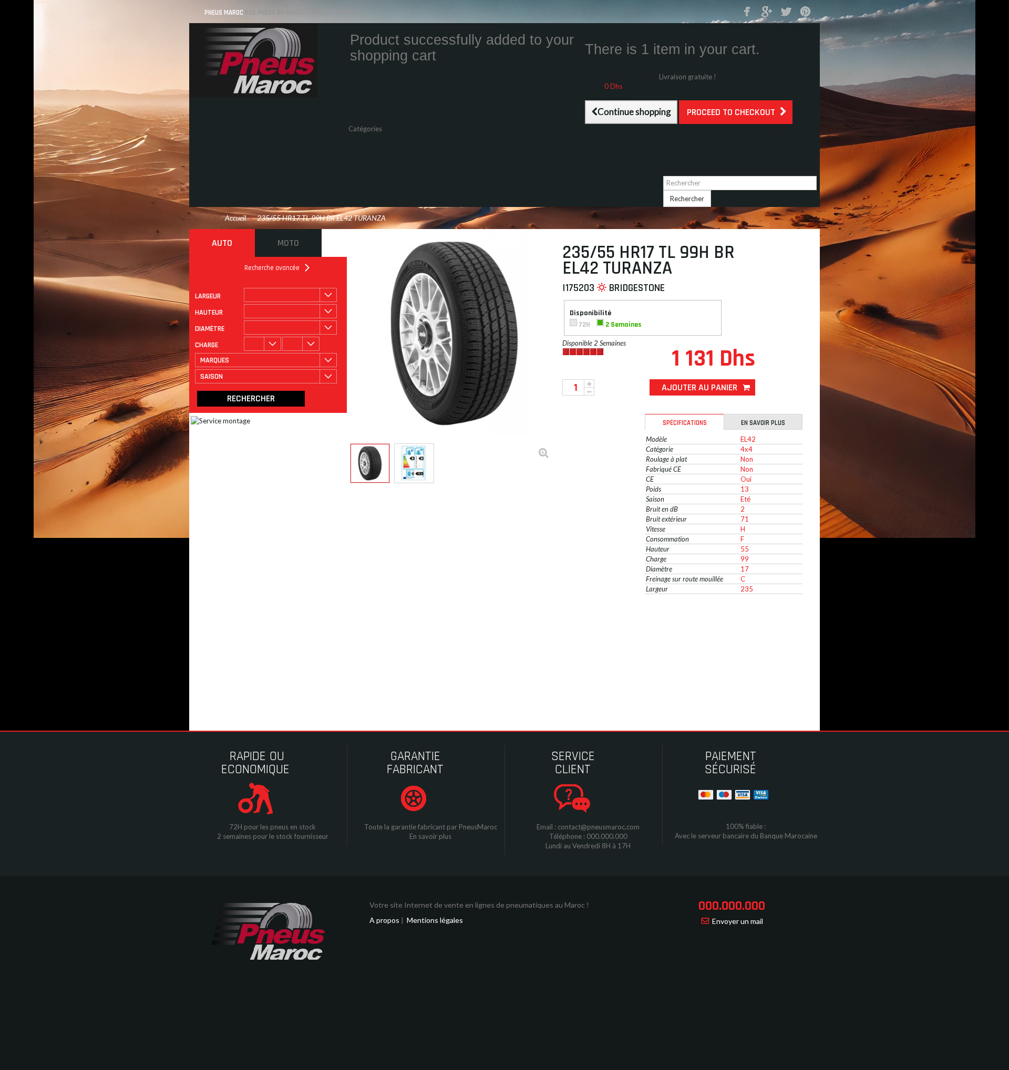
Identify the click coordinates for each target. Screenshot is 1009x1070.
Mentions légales (435, 920)
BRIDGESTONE (637, 288)
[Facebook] (747, 11)
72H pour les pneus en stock (272, 827)
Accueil (235, 217)
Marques (362, 166)
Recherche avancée (272, 268)
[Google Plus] (766, 11)
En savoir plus (763, 423)
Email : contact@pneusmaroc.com (588, 827)
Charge (206, 345)
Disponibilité (591, 313)
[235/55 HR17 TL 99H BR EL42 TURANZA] (370, 463)
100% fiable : (746, 826)
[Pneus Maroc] (268, 60)
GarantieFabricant (415, 763)
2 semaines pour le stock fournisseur (272, 836)
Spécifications (685, 423)
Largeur (208, 296)
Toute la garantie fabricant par (410, 827)
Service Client (573, 763)
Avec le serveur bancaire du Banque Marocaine (746, 836)
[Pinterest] (805, 11)
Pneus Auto (366, 138)
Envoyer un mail (737, 921)
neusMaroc (480, 827)
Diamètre (209, 329)
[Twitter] (786, 11)
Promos (360, 157)
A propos (384, 920)
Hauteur (209, 312)
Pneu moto (365, 147)
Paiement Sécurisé (730, 763)
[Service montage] (320, 498)
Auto (222, 243)
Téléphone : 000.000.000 (588, 836)
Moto (288, 243)
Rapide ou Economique (255, 763)
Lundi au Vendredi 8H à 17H (588, 846)
